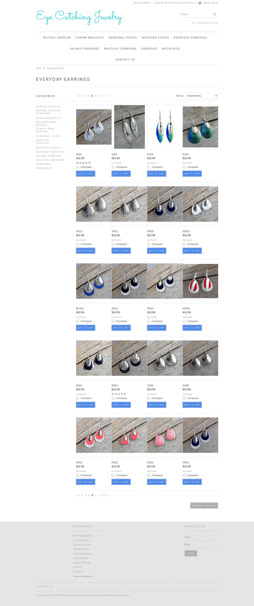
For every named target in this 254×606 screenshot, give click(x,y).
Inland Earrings (84, 48)
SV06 (186, 385)
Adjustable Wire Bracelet (46, 123)
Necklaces (171, 48)
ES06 (186, 154)
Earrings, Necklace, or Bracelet (49, 112)
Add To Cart (86, 173)
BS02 (79, 385)
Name (188, 537)
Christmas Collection (42, 141)
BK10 (115, 308)
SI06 (78, 154)
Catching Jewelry (79, 16)
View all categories (83, 576)
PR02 (186, 462)
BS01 (115, 385)
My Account (142, 3)
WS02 (186, 231)
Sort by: (180, 96)
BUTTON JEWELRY (57, 37)
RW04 (186, 308)
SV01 (115, 231)
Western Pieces (155, 37)
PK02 (79, 462)
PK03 (115, 462)
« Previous (77, 496)
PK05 (150, 462)
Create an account (181, 3)
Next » (110, 496)
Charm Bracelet (89, 37)
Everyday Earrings (190, 37)
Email (187, 544)
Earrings (149, 48)
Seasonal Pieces (123, 37)
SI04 (114, 154)
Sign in (158, 3)
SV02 (79, 231)
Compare (86, 166)
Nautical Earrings (120, 48)
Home (38, 68)
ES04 (150, 154)
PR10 (150, 308)
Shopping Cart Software (103, 595)
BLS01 (80, 308)
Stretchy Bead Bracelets (45, 130)
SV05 (150, 385)
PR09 (150, 231)
